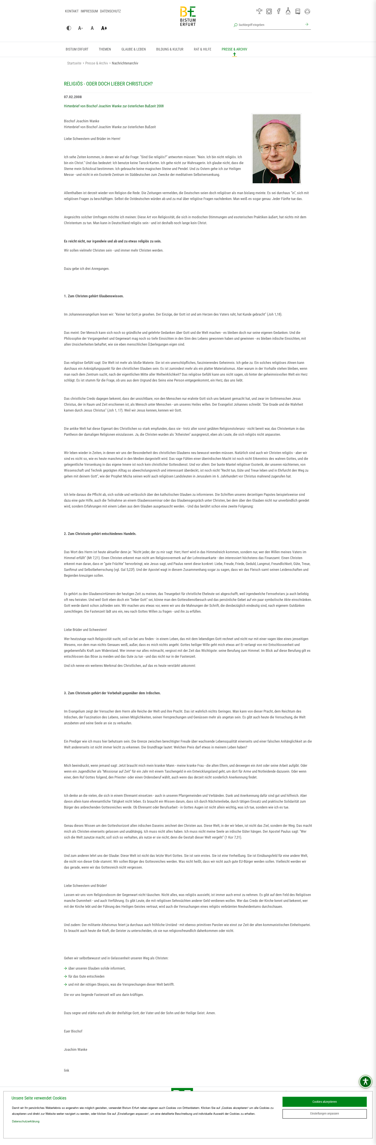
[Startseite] (188, 20)
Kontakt (72, 11)
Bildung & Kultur (169, 49)
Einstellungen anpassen (324, 1113)
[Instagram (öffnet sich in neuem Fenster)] (269, 11)
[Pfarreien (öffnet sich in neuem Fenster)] (288, 10)
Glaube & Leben (133, 49)
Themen (105, 49)
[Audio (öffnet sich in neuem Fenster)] (259, 11)
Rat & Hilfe (202, 49)
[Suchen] (306, 25)
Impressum (89, 11)
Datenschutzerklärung (25, 1121)
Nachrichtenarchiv (125, 63)
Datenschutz (110, 11)
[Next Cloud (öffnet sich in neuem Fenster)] (307, 11)
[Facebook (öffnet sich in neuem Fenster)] (278, 11)
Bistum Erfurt (77, 49)
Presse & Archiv (234, 49)
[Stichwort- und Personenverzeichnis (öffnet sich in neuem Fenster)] (297, 11)
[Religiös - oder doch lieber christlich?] (277, 148)
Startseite (74, 63)
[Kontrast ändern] (69, 28)
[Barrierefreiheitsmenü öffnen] (365, 1082)
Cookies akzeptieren (324, 1101)
